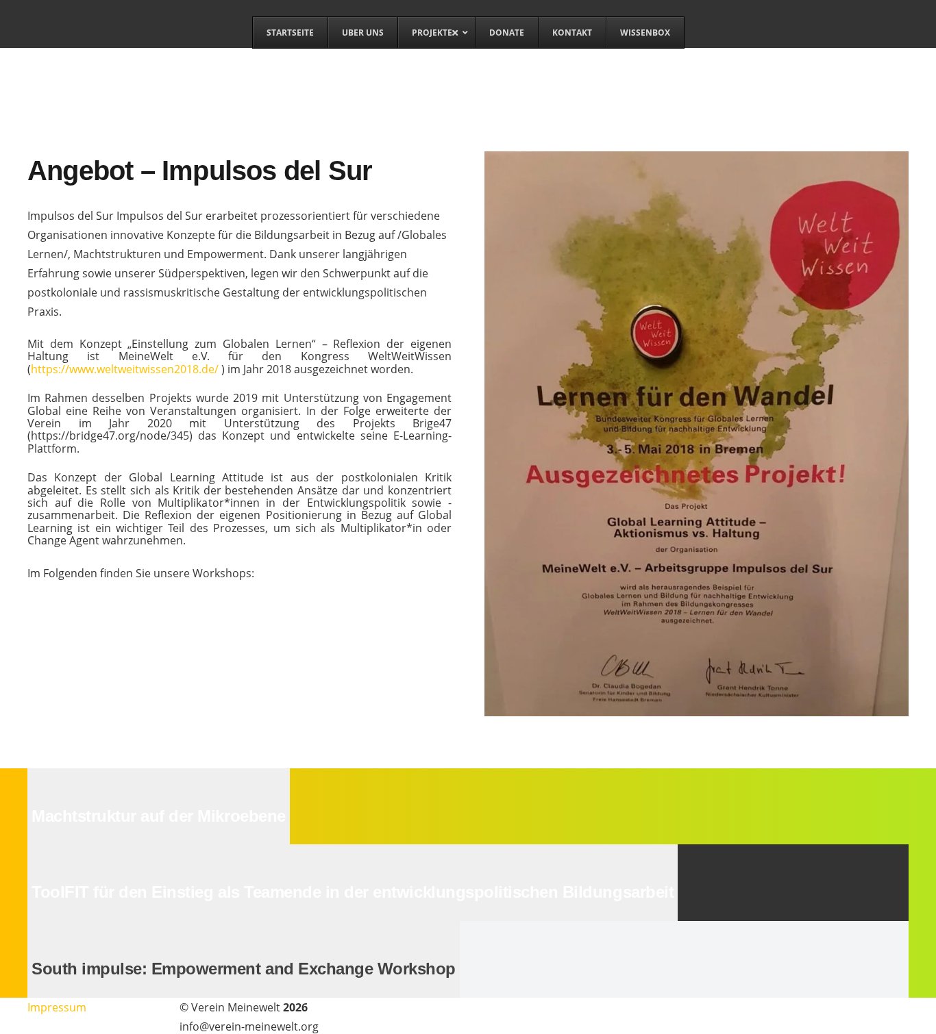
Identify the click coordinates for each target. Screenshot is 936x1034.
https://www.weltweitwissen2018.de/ (125, 369)
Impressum (56, 1007)
